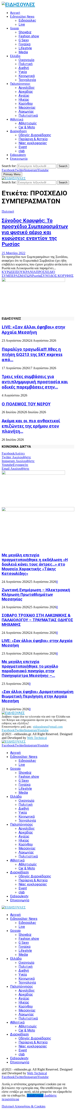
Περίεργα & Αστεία (33, 139)
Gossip (14, 28)
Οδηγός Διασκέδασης (35, 135)
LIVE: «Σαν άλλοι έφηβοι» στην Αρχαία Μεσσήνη (33, 329)
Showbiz (25, 32)
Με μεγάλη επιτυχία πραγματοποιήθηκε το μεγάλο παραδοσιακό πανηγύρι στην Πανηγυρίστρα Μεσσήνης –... (30, 668)
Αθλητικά (16, 119)
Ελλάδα (15, 56)
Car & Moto (27, 127)
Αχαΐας (24, 96)
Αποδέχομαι (35, 1095)
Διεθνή (24, 68)
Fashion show (29, 36)
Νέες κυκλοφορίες (33, 143)
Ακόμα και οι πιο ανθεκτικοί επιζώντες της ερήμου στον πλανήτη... (31, 426)
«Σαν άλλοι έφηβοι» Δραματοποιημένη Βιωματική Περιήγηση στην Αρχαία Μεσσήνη (37, 696)
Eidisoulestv (18, 155)
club (22, 151)
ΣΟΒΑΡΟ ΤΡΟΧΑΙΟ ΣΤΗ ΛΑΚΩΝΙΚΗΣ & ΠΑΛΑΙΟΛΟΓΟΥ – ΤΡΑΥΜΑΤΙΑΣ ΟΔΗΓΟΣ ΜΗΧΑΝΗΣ (37, 620)
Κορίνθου (26, 104)
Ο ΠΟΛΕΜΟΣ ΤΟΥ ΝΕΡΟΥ (26, 404)
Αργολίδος (27, 88)
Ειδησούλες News (22, 16)
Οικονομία (26, 60)
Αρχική (15, 12)
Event (23, 147)
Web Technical (37, 738)
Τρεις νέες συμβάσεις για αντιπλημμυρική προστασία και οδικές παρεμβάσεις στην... (35, 382)
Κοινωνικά (27, 76)
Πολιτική (26, 64)
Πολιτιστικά (28, 116)
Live (22, 24)
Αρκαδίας (26, 92)
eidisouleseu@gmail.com (48, 726)
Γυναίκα (24, 44)
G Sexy (24, 40)
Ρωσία (36, 275)
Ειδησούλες (27, 20)
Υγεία (23, 72)
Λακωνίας (26, 112)
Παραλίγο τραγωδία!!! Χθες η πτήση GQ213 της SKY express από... (32, 354)
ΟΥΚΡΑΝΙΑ (27, 272)
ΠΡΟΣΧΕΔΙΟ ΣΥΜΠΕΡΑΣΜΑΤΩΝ (28, 273)
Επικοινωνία (18, 158)
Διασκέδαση (18, 131)
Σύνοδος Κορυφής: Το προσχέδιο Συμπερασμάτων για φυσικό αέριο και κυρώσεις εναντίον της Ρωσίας (35, 232)
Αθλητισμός (28, 123)
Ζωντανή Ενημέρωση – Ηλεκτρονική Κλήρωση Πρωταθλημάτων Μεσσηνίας (36, 594)
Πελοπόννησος (20, 83)
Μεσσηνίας (27, 108)
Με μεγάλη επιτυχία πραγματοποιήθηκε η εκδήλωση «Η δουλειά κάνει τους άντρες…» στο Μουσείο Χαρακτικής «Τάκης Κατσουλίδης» (35, 564)
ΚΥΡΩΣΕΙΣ (10, 272)
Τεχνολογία (27, 80)
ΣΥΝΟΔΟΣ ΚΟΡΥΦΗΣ (57, 275)
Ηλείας (24, 100)
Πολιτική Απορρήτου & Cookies (23, 1106)
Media (23, 52)
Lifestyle (25, 48)
